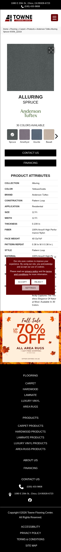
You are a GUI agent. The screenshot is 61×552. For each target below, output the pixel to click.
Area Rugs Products (31, 449)
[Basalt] (49, 134)
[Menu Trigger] (54, 17)
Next (56, 134)
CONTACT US (30, 479)
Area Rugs (30, 406)
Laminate (30, 395)
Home (5, 29)
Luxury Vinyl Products (30, 443)
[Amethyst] (24, 134)
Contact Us (30, 153)
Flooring (13, 29)
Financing (31, 163)
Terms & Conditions (30, 539)
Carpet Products (30, 426)
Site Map (31, 545)
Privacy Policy (30, 533)
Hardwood (30, 389)
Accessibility (30, 526)
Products (31, 29)
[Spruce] (12, 134)
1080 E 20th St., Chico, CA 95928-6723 (30, 3)
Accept (22, 282)
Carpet (22, 29)
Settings (30, 288)
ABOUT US (30, 460)
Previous (4, 134)
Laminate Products (30, 437)
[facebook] (30, 500)
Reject (39, 282)
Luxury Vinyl (30, 401)
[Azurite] (37, 134)
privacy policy (31, 271)
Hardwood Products (30, 431)
